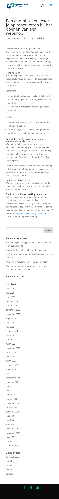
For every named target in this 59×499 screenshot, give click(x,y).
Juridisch (10, 465)
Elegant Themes (30, 492)
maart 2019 (11, 437)
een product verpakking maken (28, 213)
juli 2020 (10, 416)
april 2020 (10, 424)
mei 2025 (10, 327)
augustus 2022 (12, 369)
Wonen (9, 469)
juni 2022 (10, 373)
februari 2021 (12, 399)
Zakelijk (40, 38)
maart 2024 (11, 343)
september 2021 (13, 377)
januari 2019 (11, 441)
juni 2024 (10, 335)
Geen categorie (13, 457)
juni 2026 (10, 288)
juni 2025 (10, 322)
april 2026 (10, 297)
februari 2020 (12, 428)
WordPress (32, 495)
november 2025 (13, 314)
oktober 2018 (12, 445)
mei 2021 (10, 390)
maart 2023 (11, 360)
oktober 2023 (12, 352)
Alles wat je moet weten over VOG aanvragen (26, 262)
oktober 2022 (12, 365)
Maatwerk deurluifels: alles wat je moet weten (27, 250)
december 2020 (13, 403)
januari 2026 (11, 305)
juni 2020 (10, 420)
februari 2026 (12, 301)
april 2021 (10, 394)
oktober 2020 (12, 407)
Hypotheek (11, 461)
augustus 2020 (12, 411)
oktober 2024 (12, 331)
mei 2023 (10, 356)
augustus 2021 (12, 382)
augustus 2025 (12, 318)
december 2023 (13, 348)
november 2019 (13, 433)
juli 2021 (10, 386)
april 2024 (10, 339)
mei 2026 (10, 293)
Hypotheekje (16, 38)
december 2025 (13, 309)
